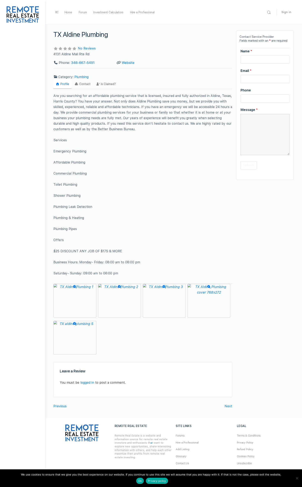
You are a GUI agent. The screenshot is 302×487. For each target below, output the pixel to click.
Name (246, 51)
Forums (180, 435)
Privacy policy (157, 480)
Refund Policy (245, 449)
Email (246, 71)
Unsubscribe (244, 463)
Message (249, 110)
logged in (87, 383)
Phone (246, 90)
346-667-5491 (83, 63)
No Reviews (87, 48)
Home (68, 12)
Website (128, 63)
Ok (140, 480)
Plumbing (81, 77)
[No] (297, 478)
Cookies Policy (246, 456)
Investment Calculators (108, 12)
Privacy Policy (245, 442)
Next (228, 406)
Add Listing (182, 449)
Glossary (181, 456)
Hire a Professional (142, 12)
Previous (60, 406)
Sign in (286, 12)
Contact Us (182, 463)
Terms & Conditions (249, 435)
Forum (83, 12)
